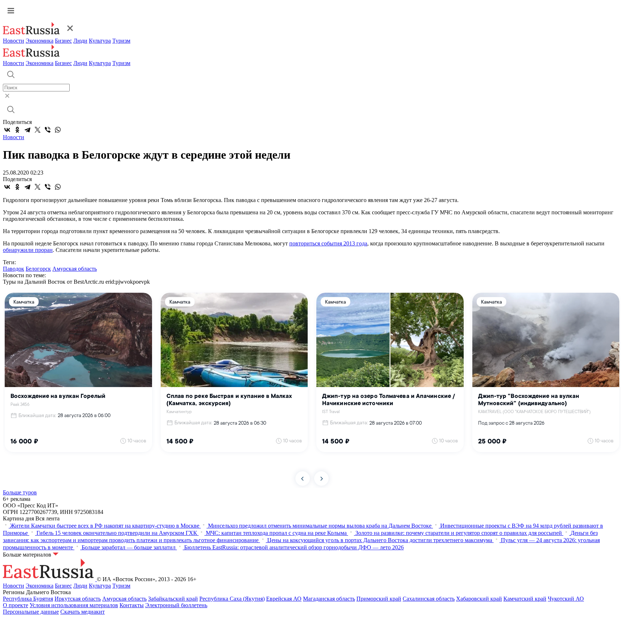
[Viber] (47, 129)
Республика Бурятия (28, 599)
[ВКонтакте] (7, 129)
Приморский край (378, 599)
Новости (13, 41)
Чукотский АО (566, 599)
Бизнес (63, 41)
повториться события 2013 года (328, 243)
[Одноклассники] (17, 129)
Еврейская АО (284, 599)
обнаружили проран (28, 250)
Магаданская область (329, 599)
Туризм (121, 41)
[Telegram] (27, 129)
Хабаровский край (479, 599)
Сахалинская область (429, 599)
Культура (100, 41)
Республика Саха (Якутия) (232, 599)
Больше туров (20, 492)
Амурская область (74, 269)
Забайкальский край (173, 599)
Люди (80, 41)
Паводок (13, 269)
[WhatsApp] (57, 129)
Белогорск (38, 269)
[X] (37, 129)
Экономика (39, 41)
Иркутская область (78, 599)
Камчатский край (524, 599)
